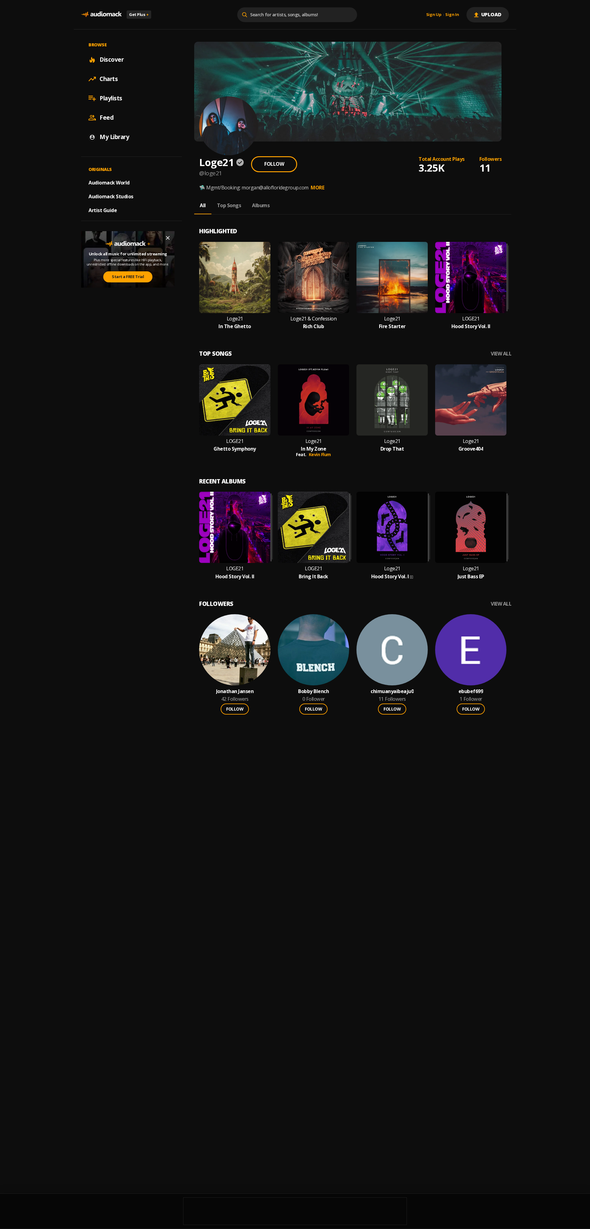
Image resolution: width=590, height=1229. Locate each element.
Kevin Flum (320, 454)
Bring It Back (313, 576)
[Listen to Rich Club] (313, 277)
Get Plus (139, 14)
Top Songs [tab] (229, 205)
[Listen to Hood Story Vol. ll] (470, 277)
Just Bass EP (471, 576)
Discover (112, 60)
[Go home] (101, 14)
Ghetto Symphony (235, 449)
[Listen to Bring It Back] (313, 527)
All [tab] (203, 205)
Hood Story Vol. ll (470, 326)
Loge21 (235, 319)
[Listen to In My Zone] (313, 400)
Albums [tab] (260, 205)
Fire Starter (392, 326)
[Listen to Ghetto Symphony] (234, 400)
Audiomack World (109, 182)
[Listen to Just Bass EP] (470, 527)
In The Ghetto (234, 326)
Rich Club (313, 326)
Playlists (111, 98)
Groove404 (470, 449)
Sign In (452, 14)
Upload (491, 14)
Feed (106, 118)
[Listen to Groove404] (470, 400)
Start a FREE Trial (128, 277)
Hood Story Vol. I (390, 576)
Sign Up (434, 14)
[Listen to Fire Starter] (392, 277)
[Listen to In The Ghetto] (234, 277)
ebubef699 (470, 691)
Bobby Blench (313, 691)
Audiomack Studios (110, 196)
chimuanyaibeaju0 (392, 691)
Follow (274, 164)
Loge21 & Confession (313, 319)
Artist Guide (102, 210)
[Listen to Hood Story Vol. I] (392, 527)
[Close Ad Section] (168, 238)
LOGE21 (470, 319)
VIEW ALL (501, 354)
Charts (109, 79)
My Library (114, 137)
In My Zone (313, 449)
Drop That (392, 449)
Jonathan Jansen (235, 691)
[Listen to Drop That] (392, 400)
